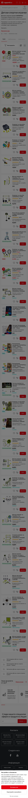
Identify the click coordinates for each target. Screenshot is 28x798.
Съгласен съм (14, 787)
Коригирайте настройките (14, 792)
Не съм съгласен (14, 796)
